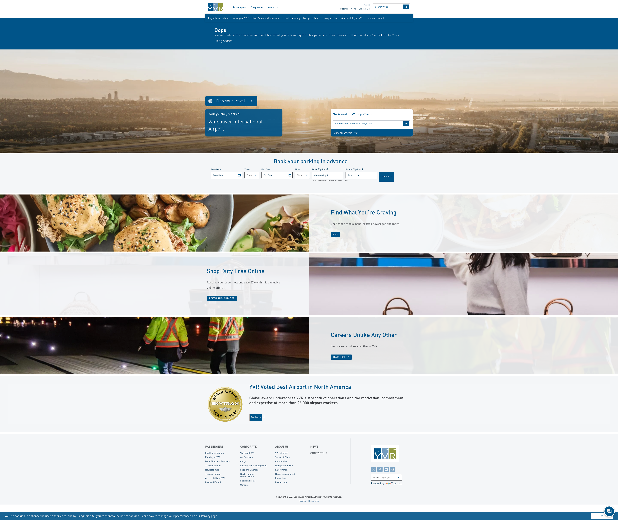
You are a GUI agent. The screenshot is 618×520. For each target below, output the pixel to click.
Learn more (339, 357)
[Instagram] (386, 469)
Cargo (243, 461)
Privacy (302, 501)
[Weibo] (392, 469)
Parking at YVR (240, 18)
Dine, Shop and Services (265, 18)
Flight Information (218, 18)
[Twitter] (373, 469)
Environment (281, 469)
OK (602, 516)
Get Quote (387, 176)
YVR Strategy (281, 453)
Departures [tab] (363, 114)
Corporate (257, 7)
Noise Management (285, 473)
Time (247, 169)
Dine (335, 234)
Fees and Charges (249, 469)
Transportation (329, 18)
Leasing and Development (253, 465)
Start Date (216, 169)
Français (366, 5)
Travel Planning (291, 18)
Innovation (280, 478)
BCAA (320, 169)
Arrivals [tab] (343, 114)
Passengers (239, 7)
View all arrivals (343, 132)
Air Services (246, 457)
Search (406, 7)
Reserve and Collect (220, 298)
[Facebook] (380, 469)
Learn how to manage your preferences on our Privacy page (178, 516)
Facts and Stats (248, 480)
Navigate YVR (310, 18)
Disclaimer (313, 501)
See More (256, 417)
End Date (265, 169)
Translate (396, 483)
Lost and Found (375, 18)
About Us (272, 7)
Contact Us (364, 8)
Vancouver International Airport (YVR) (215, 7)
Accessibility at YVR (352, 18)
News (353, 8)
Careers (244, 484)
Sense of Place (282, 457)
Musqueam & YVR (284, 465)
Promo (354, 169)
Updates (344, 8)
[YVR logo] (392, 454)
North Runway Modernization (247, 475)
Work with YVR (247, 453)
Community (281, 461)
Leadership (281, 482)
